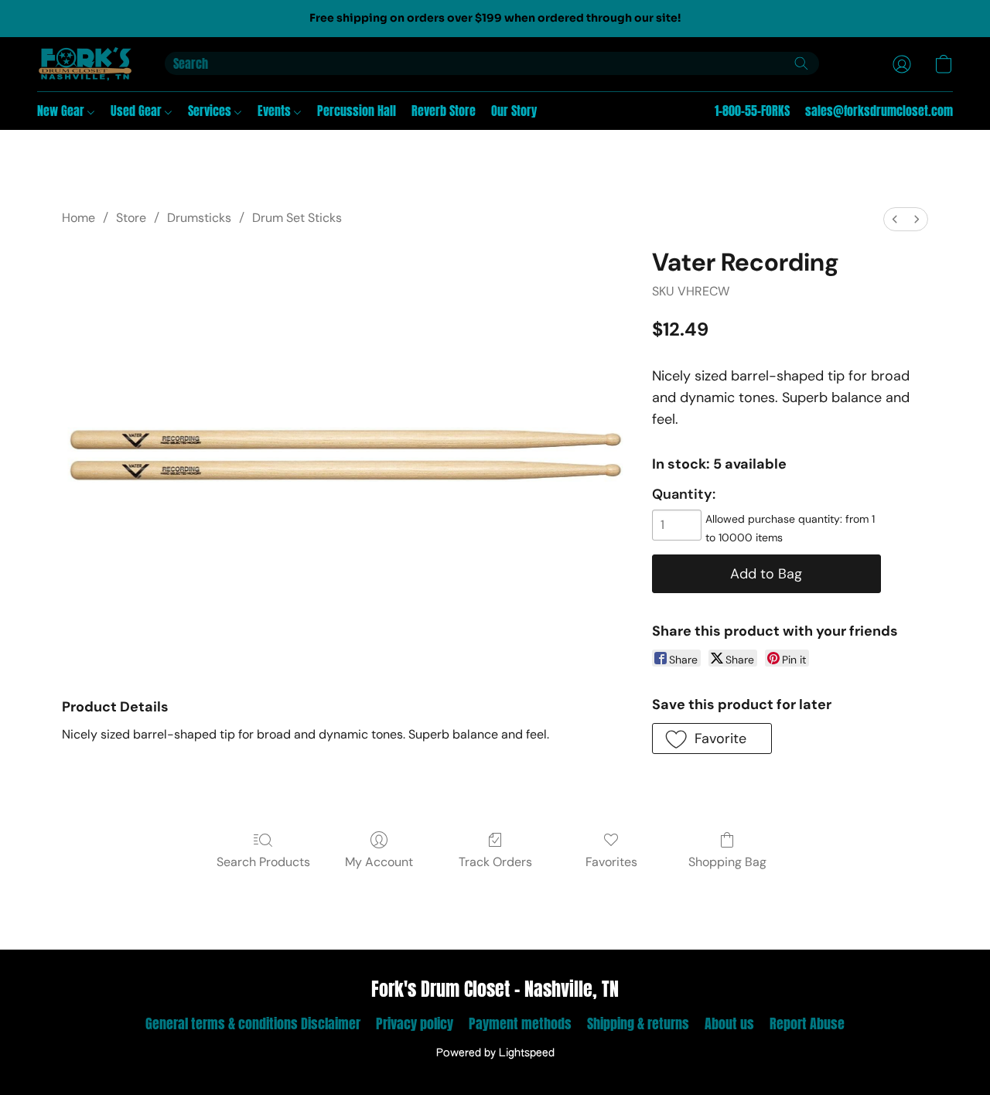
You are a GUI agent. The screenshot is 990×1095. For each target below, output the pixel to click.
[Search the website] (801, 63)
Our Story (514, 110)
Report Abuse (807, 1023)
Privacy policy (414, 1023)
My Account (379, 862)
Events (276, 110)
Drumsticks (199, 218)
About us (729, 1023)
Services (211, 110)
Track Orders (495, 862)
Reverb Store (443, 110)
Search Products (263, 862)
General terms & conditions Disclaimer (252, 1023)
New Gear (62, 110)
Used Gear (138, 110)
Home (78, 218)
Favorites (611, 862)
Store (131, 218)
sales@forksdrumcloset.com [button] (879, 110)
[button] (85, 64)
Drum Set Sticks (297, 218)
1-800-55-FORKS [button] (752, 110)
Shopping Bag (727, 862)
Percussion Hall (356, 110)
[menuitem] (895, 219)
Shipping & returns (638, 1023)
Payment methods (520, 1023)
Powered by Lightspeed (495, 1053)
